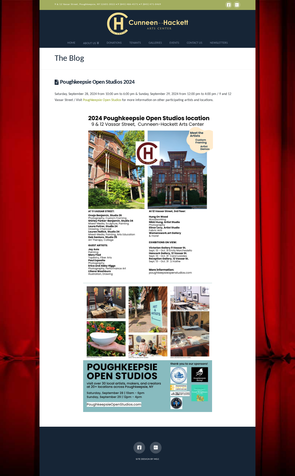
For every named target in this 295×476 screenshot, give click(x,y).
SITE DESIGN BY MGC (147, 459)
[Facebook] (228, 4)
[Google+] (236, 4)
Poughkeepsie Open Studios (102, 100)
